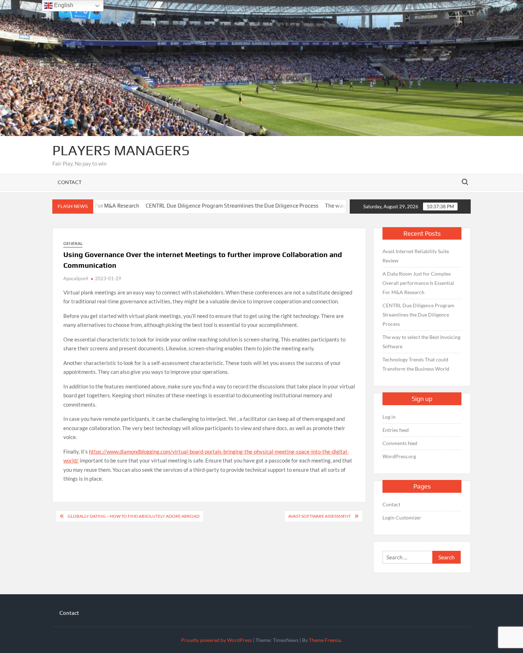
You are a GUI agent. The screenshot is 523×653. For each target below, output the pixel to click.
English (63, 5)
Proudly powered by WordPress (216, 640)
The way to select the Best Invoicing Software (421, 341)
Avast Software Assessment (319, 516)
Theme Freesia (325, 640)
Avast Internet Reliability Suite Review (415, 255)
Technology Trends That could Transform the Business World (415, 364)
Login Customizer (401, 517)
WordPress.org (399, 456)
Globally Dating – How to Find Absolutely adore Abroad (134, 516)
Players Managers (121, 150)
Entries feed (395, 430)
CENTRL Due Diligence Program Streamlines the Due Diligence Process (207, 206)
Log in (389, 417)
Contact (69, 182)
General (73, 243)
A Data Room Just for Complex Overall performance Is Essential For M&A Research (418, 283)
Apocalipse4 (75, 278)
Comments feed (399, 443)
